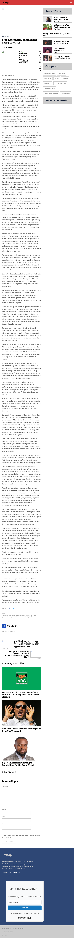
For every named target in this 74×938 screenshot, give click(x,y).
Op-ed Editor (10, 47)
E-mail (4, 816)
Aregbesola (5, 615)
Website (4, 824)
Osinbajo (31, 617)
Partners (47, 83)
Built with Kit (24, 918)
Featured (47, 78)
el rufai (18, 615)
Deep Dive (61, 73)
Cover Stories (49, 73)
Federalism (23, 615)
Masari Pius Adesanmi (18, 617)
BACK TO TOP (8, 932)
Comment (5, 786)
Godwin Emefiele (31, 615)
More (3, 613)
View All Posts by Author (8, 631)
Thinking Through (51, 93)
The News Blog (49, 88)
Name (4, 809)
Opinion (65, 78)
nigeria (26, 617)
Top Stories (65, 93)
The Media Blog (60, 83)
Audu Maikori (12, 615)
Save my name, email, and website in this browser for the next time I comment (21, 836)
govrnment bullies (6, 617)
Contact (4, 935)
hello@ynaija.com (14, 872)
